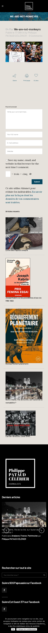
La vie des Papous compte (17, 250)
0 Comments (35, 35)
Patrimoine (33, 535)
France (24, 535)
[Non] (45, 624)
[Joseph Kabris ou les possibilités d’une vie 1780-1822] (18, 277)
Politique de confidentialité (26, 629)
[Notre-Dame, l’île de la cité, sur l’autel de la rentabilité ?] (24, 385)
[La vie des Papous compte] (24, 233)
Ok (13, 629)
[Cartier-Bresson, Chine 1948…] (21, 422)
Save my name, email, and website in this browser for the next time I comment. (22, 164)
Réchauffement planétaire (17, 364)
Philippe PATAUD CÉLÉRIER (14, 539)
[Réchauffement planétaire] (24, 335)
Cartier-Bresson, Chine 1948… (18, 436)
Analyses (16, 535)
